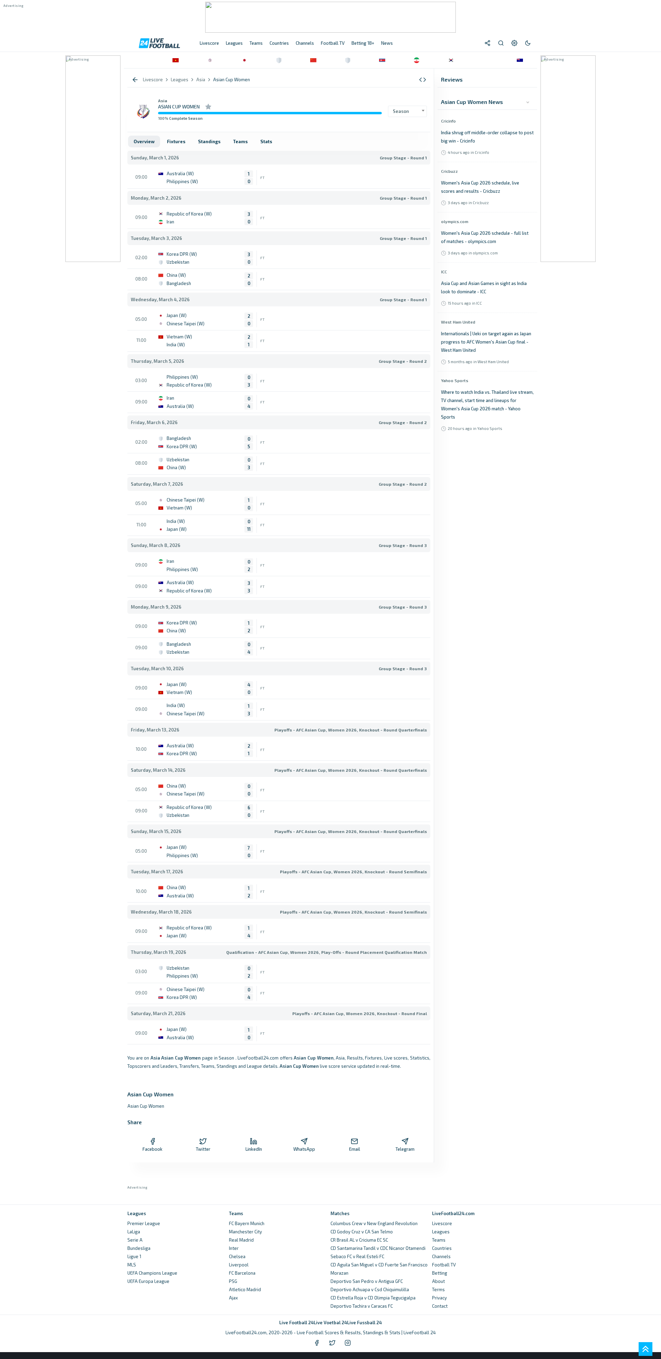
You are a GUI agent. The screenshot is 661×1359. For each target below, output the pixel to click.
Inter (234, 1248)
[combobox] (407, 111)
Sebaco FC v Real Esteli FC (357, 1256)
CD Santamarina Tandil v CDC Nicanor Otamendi (378, 1248)
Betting (439, 1273)
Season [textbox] (401, 111)
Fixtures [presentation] (176, 141)
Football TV (444, 1264)
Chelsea (237, 1256)
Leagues (441, 1231)
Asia (162, 100)
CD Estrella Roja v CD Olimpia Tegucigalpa (373, 1297)
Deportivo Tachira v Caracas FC (361, 1306)
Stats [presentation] (266, 141)
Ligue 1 (134, 1256)
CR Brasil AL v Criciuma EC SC (359, 1240)
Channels (441, 1256)
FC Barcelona (242, 1273)
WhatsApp (304, 1149)
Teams (438, 1240)
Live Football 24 (296, 1322)
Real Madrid (241, 1240)
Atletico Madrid (245, 1289)
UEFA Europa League (148, 1281)
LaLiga (133, 1231)
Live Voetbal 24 (330, 1322)
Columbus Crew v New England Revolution (374, 1223)
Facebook (152, 1149)
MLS (131, 1264)
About (438, 1281)
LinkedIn (253, 1149)
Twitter (203, 1149)
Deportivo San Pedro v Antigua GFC (366, 1281)
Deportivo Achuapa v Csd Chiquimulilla (369, 1289)
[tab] (144, 141)
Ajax (233, 1297)
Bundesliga (138, 1248)
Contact (440, 1306)
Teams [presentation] (240, 141)
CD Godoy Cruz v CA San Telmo (361, 1231)
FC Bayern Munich (246, 1223)
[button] (423, 80)
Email (354, 1149)
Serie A (135, 1240)
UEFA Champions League (152, 1273)
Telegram (405, 1149)
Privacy (439, 1297)
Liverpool (239, 1264)
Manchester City (245, 1231)
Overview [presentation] (144, 141)
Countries (442, 1248)
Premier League (143, 1223)
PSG (233, 1281)
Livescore (442, 1223)
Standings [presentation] (209, 141)
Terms (438, 1289)
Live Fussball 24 (364, 1322)
